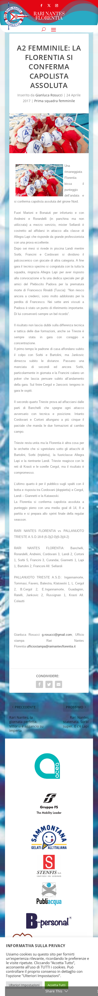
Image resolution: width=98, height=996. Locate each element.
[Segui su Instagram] (56, 5)
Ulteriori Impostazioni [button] (24, 985)
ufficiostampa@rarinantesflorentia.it (51, 646)
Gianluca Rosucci (49, 95)
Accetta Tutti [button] (56, 985)
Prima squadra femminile (54, 101)
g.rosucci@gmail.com (57, 634)
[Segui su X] (49, 5)
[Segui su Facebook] (41, 5)
